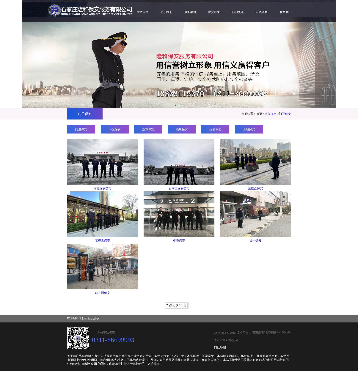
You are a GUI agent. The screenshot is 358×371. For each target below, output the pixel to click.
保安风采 (214, 12)
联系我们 (286, 12)
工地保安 (249, 129)
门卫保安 (285, 113)
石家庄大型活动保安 (89, 318)
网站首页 (142, 12)
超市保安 (148, 129)
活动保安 (215, 129)
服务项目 (190, 12)
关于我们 (166, 12)
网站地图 (220, 347)
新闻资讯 (238, 12)
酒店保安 (182, 129)
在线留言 (262, 12)
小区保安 (115, 129)
